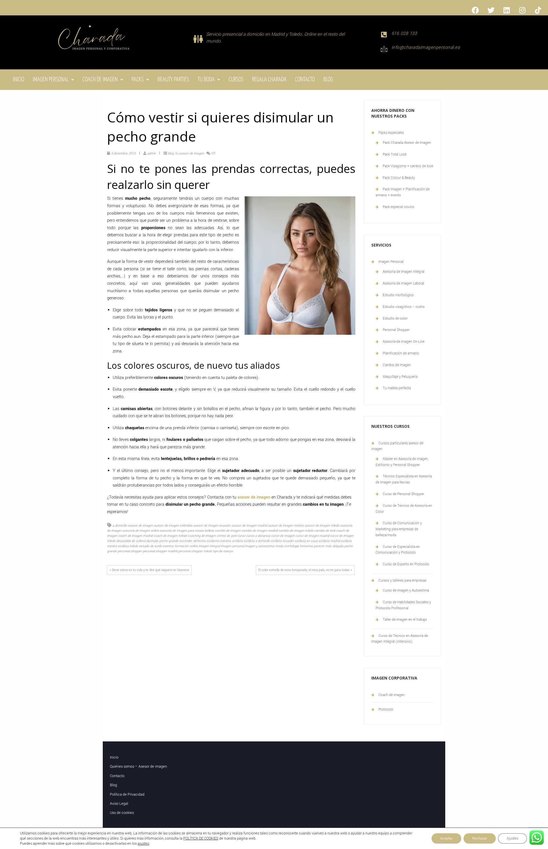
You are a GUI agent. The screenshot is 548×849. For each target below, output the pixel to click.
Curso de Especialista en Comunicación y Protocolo (398, 550)
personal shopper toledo (195, 551)
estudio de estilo (150, 546)
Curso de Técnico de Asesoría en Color (404, 508)
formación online (186, 546)
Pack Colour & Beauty (399, 178)
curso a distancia (258, 536)
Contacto (305, 79)
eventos (168, 546)
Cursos (236, 79)
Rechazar (479, 838)
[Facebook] (475, 10)
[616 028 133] (384, 34)
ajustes (143, 843)
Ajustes (512, 838)
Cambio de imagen (397, 365)
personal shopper (130, 551)
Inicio (18, 79)
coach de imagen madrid (135, 536)
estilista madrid (329, 541)
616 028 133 (404, 33)
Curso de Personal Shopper (403, 494)
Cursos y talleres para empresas (402, 580)
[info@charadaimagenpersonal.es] (384, 48)
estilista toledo (128, 546)
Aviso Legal (119, 803)
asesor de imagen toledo (322, 525)
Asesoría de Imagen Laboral (403, 283)
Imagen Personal (50, 79)
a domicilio (119, 525)
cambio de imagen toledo (296, 531)
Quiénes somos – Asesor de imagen (138, 766)
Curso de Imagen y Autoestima (406, 590)
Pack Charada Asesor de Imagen (407, 142)
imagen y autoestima (259, 546)
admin (151, 153)
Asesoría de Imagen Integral (403, 271)
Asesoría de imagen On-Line (403, 341)
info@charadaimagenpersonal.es (426, 47)
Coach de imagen (100, 79)
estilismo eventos (219, 541)
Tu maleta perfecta (397, 388)
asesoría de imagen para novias (182, 531)
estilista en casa (306, 541)
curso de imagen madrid (312, 536)
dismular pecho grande (162, 541)
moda (279, 546)
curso (241, 536)
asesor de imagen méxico (286, 525)
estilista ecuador (282, 541)
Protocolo (385, 709)
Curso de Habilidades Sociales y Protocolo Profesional (403, 605)
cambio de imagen (228, 531)
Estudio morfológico (398, 295)
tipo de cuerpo (223, 551)
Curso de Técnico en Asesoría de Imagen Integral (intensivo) (399, 639)
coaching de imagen (202, 536)
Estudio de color (395, 318)
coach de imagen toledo (170, 536)
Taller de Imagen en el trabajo (405, 619)
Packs (138, 79)
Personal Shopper (396, 330)
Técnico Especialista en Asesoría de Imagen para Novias (404, 479)
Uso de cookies (122, 812)
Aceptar (446, 838)
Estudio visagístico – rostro (404, 306)
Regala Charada (269, 79)
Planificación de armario (401, 353)
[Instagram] (522, 10)
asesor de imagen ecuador (212, 525)
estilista (237, 541)
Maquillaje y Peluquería (400, 376)
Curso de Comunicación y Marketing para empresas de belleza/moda (399, 529)
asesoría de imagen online (140, 531)
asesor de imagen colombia (173, 525)
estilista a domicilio (257, 541)
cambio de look (325, 531)
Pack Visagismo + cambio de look (408, 166)
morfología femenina (298, 546)
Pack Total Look (395, 154)
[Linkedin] (506, 10)
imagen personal (232, 546)
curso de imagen (283, 536)
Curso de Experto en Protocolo (406, 564)
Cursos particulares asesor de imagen (397, 446)
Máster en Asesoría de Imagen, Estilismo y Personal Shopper (402, 462)
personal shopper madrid (160, 551)
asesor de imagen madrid (249, 525)
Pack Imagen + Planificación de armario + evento (403, 192)
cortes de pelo (227, 536)
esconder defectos (192, 541)
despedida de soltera (131, 541)
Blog (328, 79)
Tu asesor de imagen (189, 153)
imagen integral (209, 546)
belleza (209, 531)
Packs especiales (391, 132)
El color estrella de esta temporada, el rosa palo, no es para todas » (305, 570)
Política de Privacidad (127, 794)
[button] (53, 79)
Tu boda (206, 79)
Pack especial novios (398, 207)
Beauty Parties (173, 79)
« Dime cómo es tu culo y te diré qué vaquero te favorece (149, 570)
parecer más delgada (328, 546)
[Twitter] (491, 10)
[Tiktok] (538, 10)
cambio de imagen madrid (259, 531)
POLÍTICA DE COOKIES (200, 838)
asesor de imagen (140, 525)
